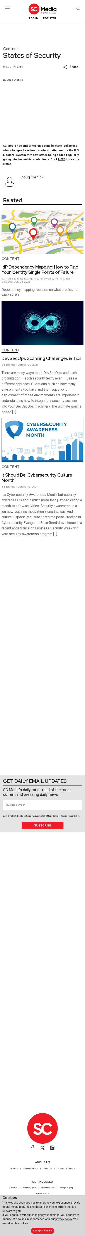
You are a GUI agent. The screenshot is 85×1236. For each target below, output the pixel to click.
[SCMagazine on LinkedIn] (52, 1147)
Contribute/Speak (29, 1187)
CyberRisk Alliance (30, 1168)
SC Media (14, 1168)
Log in (33, 18)
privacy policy (63, 1219)
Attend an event (47, 1187)
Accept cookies (42, 1230)
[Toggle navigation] (7, 8)
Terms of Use (58, 816)
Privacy (72, 1168)
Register (49, 18)
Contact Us (47, 1168)
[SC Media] (42, 8)
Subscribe (42, 825)
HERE (61, 159)
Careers (60, 1168)
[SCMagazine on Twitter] (42, 1147)
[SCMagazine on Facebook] (32, 1147)
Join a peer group (66, 1187)
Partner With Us (42, 1193)
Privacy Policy (73, 816)
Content (10, 48)
